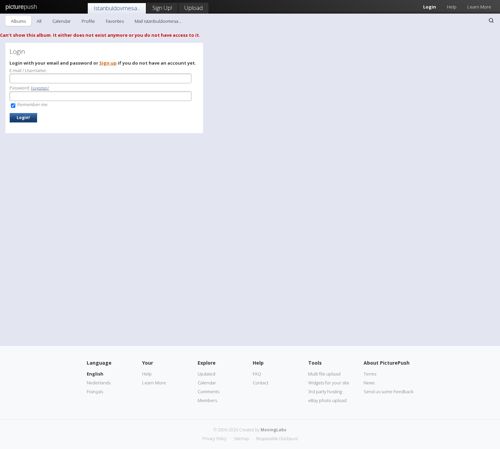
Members (207, 400)
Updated (206, 374)
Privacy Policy (214, 439)
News (369, 383)
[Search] (491, 20)
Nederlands (99, 383)
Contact (260, 383)
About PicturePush (387, 363)
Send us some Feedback (388, 391)
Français (95, 391)
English (95, 374)
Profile (88, 21)
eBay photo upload (327, 400)
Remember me (32, 104)
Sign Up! (162, 8)
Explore (207, 363)
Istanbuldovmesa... (117, 8)
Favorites (115, 21)
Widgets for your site (328, 383)
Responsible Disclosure (277, 439)
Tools (315, 363)
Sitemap (241, 439)
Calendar (61, 21)
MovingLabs (273, 430)
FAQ (257, 374)
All (39, 21)
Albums (18, 21)
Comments (208, 391)
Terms (370, 374)
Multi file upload (324, 374)
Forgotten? (40, 87)
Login (429, 7)
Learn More (479, 7)
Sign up (108, 63)
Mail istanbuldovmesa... (158, 21)
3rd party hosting (325, 391)
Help (451, 7)
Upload (193, 8)
